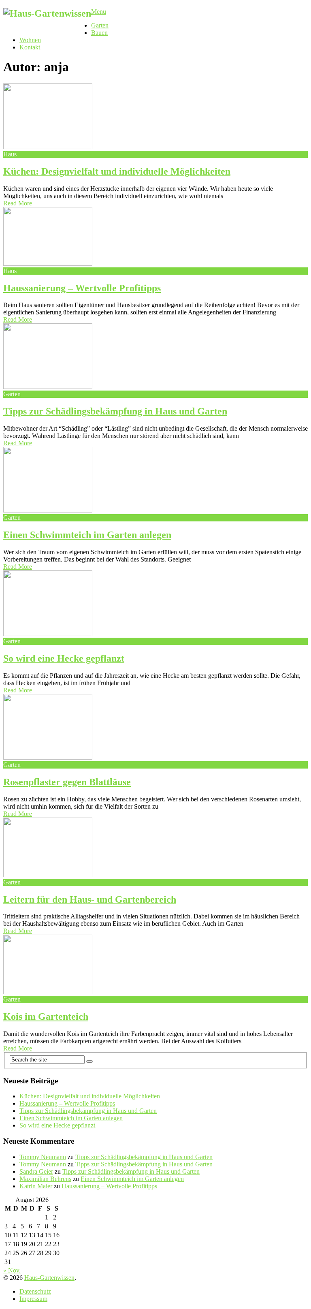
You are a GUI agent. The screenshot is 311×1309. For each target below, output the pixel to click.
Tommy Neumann (42, 1156)
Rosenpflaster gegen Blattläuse (67, 782)
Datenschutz (35, 1291)
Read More (17, 203)
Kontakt (29, 47)
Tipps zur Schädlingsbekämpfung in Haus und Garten (115, 411)
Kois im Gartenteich (45, 1016)
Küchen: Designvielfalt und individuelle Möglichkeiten (116, 171)
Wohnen (30, 39)
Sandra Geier (36, 1171)
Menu (98, 11)
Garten (100, 25)
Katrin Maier (35, 1186)
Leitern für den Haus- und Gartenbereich (89, 899)
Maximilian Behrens (45, 1178)
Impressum (33, 1298)
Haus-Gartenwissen (49, 1277)
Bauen (99, 32)
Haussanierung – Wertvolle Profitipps (82, 288)
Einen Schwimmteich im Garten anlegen (87, 535)
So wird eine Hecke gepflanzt (63, 658)
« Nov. (12, 1270)
